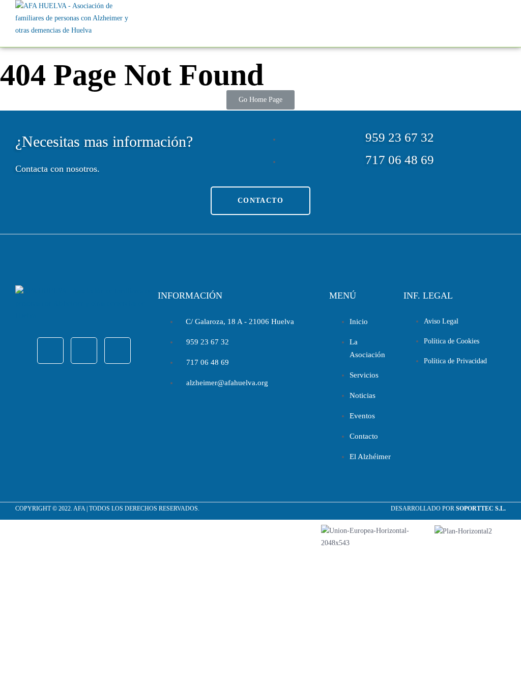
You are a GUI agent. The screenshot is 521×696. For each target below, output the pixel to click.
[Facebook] (50, 350)
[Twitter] (84, 350)
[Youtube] (117, 350)
